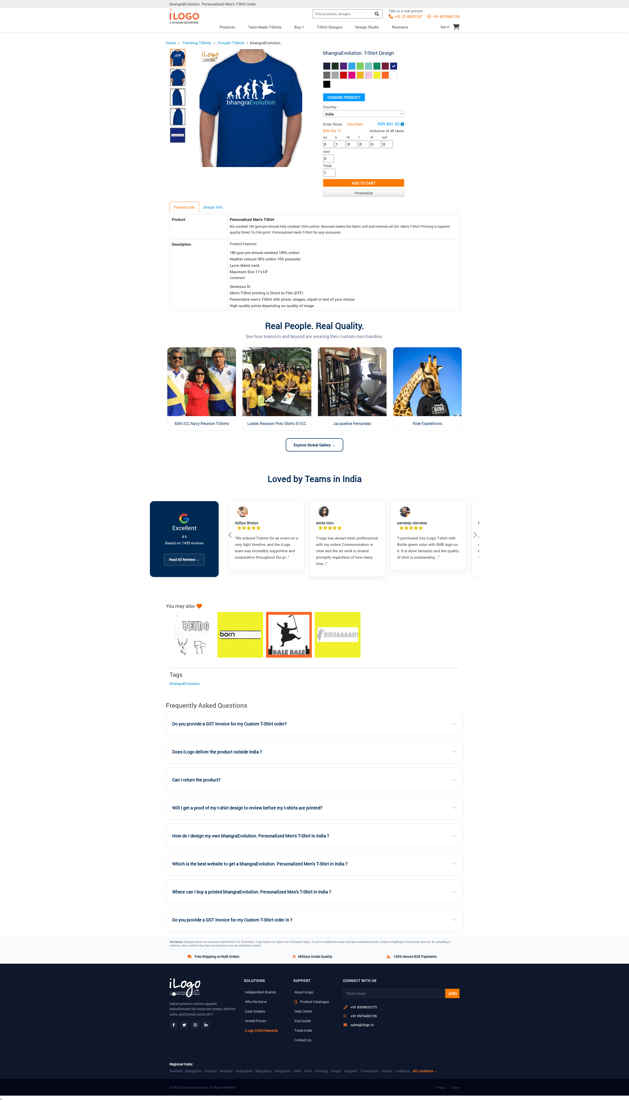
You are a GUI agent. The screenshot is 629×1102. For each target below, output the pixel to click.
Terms (455, 1087)
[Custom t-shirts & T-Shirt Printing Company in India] (184, 16)
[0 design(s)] (456, 27)
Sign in (444, 27)
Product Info (184, 207)
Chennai (210, 1071)
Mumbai (176, 1071)
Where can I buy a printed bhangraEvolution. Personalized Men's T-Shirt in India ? (251, 892)
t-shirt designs (329, 27)
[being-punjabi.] (189, 635)
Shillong (321, 1071)
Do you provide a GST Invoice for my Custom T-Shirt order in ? (232, 920)
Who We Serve (256, 1001)
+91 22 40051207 (408, 16)
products (227, 27)
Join (452, 993)
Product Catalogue (314, 1001)
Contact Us (302, 1040)
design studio (367, 27)
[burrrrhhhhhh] (335, 635)
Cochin (386, 1071)
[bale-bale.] (286, 635)
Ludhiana (402, 1071)
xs (325, 137)
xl (371, 137)
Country (330, 106)
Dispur (336, 1071)
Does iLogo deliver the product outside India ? (217, 752)
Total (327, 165)
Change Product (344, 97)
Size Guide (302, 1020)
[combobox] (363, 113)
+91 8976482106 (445, 16)
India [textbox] (329, 114)
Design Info (213, 207)
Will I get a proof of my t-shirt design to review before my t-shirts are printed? (247, 808)
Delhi (297, 1071)
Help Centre (303, 1011)
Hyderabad (244, 1071)
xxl (384, 137)
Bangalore (193, 1071)
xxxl (326, 151)
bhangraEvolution (185, 683)
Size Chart (355, 124)
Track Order (303, 1030)
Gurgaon (350, 1071)
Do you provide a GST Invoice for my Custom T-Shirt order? (229, 724)
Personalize (364, 193)
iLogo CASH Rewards (261, 1030)
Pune (308, 1071)
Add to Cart (363, 183)
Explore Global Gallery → (314, 444)
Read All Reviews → (184, 559)
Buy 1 (299, 27)
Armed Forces (255, 1020)
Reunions (400, 27)
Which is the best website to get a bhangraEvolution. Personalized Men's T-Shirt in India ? (260, 864)
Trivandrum (369, 1071)
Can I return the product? (196, 780)
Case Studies (255, 1011)
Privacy (441, 1087)
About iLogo (303, 992)
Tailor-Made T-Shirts (264, 27)
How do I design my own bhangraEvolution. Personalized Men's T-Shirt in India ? (250, 836)
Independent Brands (260, 992)
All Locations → (425, 1071)
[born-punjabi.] (238, 635)
